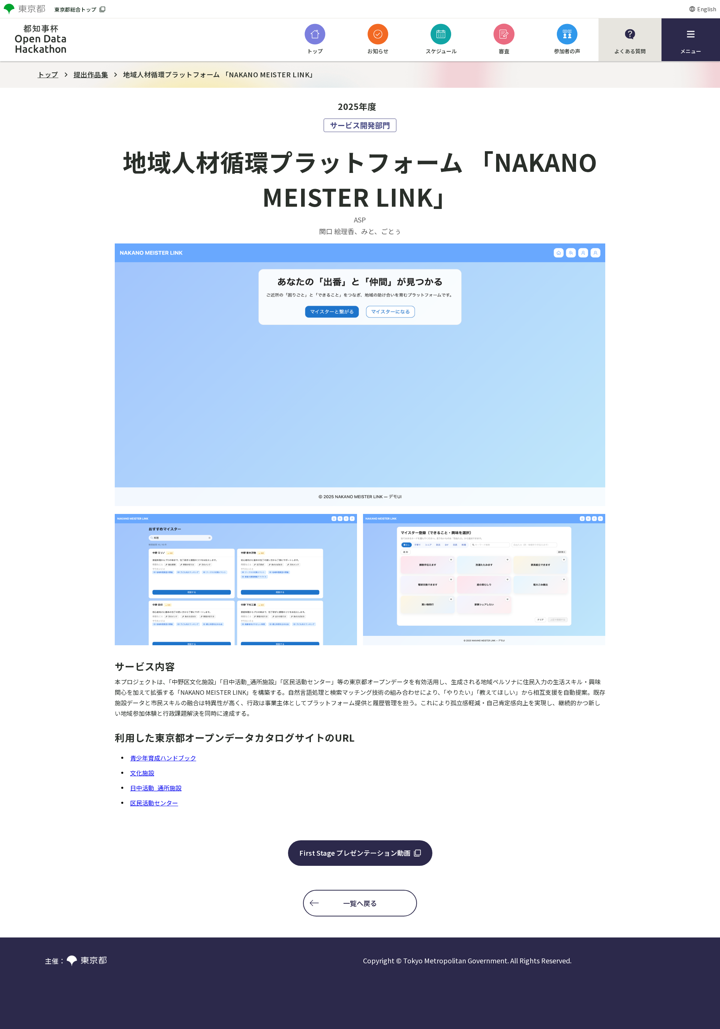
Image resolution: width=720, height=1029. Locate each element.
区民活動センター (154, 802)
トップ (48, 74)
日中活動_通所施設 (156, 787)
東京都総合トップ (75, 9)
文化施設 (142, 772)
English (706, 9)
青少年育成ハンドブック (163, 757)
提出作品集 (91, 74)
